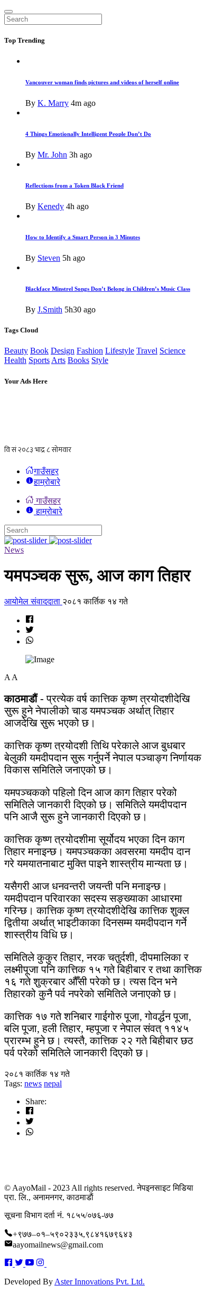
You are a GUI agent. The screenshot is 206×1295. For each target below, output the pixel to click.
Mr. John (52, 154)
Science (172, 350)
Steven (49, 257)
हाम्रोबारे (47, 481)
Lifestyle (119, 350)
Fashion (90, 350)
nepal (53, 1083)
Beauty (16, 350)
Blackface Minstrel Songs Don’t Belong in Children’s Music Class (107, 289)
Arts (58, 360)
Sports (39, 360)
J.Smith (50, 309)
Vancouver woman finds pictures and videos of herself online (102, 82)
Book (39, 350)
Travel (146, 350)
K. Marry (53, 103)
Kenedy (51, 206)
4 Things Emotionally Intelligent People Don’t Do (88, 134)
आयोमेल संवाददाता (33, 601)
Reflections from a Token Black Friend (74, 185)
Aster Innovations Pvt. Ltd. (99, 1281)
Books (78, 360)
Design (62, 350)
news (33, 1083)
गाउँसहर (46, 471)
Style (99, 360)
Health (15, 360)
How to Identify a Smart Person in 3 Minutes (82, 237)
